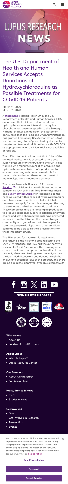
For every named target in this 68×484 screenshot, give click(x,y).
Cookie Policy (35, 453)
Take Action (16, 422)
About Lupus (14, 353)
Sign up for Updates (34, 295)
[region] (34, 459)
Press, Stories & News (19, 390)
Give (11, 413)
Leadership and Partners (24, 344)
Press (12, 395)
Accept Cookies (34, 478)
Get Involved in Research (24, 417)
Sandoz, (7, 187)
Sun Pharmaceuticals (21, 193)
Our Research (14, 372)
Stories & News (18, 399)
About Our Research (21, 376)
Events (13, 426)
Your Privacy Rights (34, 460)
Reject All (34, 469)
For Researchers (18, 381)
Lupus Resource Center (23, 362)
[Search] (54, 4)
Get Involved (14, 408)
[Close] (62, 438)
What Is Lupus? (18, 358)
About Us (14, 339)
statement (11, 115)
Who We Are (13, 335)
